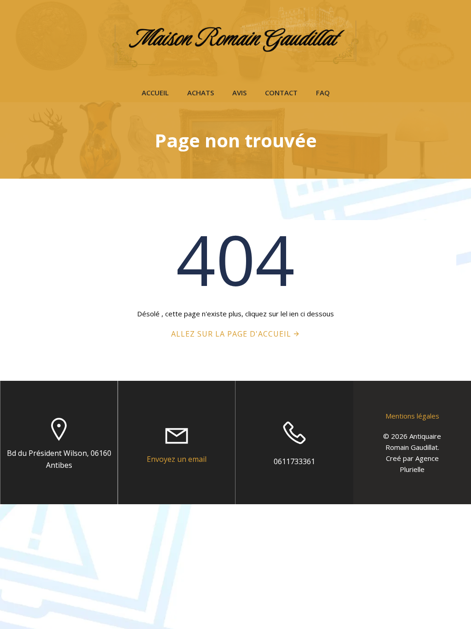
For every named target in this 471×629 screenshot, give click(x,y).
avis (239, 92)
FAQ (323, 92)
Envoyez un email (177, 459)
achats (200, 92)
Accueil (155, 92)
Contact (281, 92)
